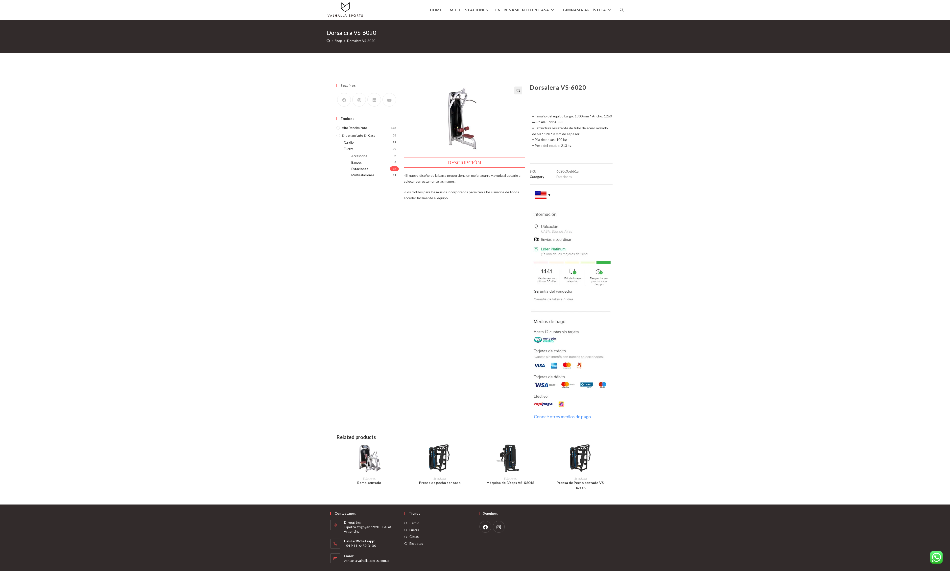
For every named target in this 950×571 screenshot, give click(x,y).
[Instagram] (359, 100)
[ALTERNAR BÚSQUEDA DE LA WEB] (621, 10)
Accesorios (359, 156)
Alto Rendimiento (354, 128)
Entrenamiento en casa (358, 135)
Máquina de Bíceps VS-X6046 (510, 483)
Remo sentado (369, 483)
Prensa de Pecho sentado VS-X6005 (581, 485)
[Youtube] (389, 100)
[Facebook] (344, 100)
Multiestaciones (362, 175)
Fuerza (349, 149)
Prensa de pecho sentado (440, 483)
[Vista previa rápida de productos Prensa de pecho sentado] (470, 453)
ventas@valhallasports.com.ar (367, 560)
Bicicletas (416, 544)
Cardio (349, 142)
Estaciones (359, 169)
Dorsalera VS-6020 (361, 41)
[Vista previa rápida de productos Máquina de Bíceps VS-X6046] (541, 453)
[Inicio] (328, 41)
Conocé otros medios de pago (562, 416)
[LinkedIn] (374, 100)
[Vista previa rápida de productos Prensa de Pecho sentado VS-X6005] (611, 453)
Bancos (356, 162)
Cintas (414, 537)
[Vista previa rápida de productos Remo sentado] (399, 453)
